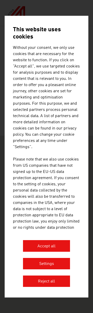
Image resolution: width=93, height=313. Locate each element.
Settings (46, 264)
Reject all (46, 281)
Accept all (46, 246)
